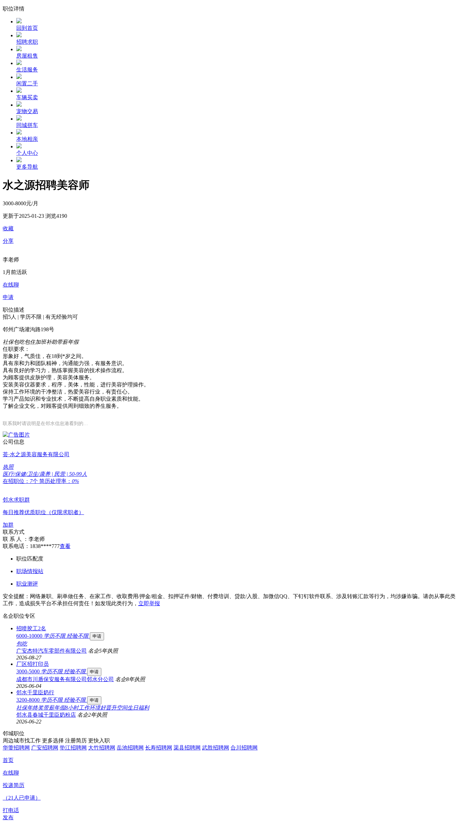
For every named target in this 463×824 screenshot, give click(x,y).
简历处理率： (59, 481)
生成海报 (451, 771)
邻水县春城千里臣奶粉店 (46, 715)
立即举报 (149, 603)
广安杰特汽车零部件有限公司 (51, 651)
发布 (8, 817)
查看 (65, 546)
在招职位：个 (21, 481)
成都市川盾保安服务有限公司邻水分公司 (65, 679)
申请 (97, 636)
